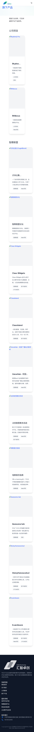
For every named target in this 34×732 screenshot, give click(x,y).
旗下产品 (4, 693)
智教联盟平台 (5, 704)
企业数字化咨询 (6, 710)
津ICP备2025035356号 (18, 728)
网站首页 (4, 684)
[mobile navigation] (31, 3)
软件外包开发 (5, 701)
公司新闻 (4, 690)
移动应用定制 (5, 707)
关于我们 (4, 687)
